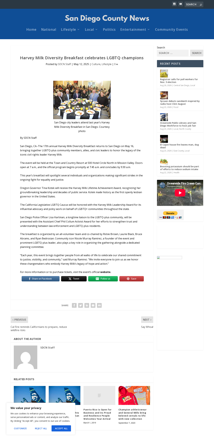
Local (89, 30)
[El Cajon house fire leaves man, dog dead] (164, 139)
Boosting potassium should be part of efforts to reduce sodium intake (179, 168)
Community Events (171, 30)
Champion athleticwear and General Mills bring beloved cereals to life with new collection (132, 414)
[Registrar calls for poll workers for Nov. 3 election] (164, 73)
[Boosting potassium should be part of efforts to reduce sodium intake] (164, 161)
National (48, 30)
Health (176, 172)
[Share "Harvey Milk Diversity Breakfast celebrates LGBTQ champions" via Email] (93, 305)
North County (185, 129)
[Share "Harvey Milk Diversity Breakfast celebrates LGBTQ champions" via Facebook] (74, 305)
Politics (109, 30)
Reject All (41, 428)
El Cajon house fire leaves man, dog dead (179, 146)
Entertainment (133, 30)
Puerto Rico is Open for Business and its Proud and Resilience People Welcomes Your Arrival (98, 414)
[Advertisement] (180, 236)
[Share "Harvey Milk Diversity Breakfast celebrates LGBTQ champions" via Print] (99, 305)
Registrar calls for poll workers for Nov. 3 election (179, 81)
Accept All (61, 428)
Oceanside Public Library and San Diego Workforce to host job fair (178, 124)
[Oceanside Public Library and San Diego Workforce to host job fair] (164, 117)
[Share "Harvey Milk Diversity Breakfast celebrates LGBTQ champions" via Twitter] (80, 305)
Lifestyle (68, 30)
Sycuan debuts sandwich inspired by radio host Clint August (180, 102)
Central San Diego (181, 85)
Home (31, 30)
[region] (40, 419)
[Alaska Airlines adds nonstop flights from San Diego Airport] (30, 395)
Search (161, 47)
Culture (96, 64)
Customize (20, 428)
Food (176, 107)
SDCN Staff (64, 64)
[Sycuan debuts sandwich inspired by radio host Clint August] (164, 95)
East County (179, 150)
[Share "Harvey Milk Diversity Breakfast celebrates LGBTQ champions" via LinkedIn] (87, 305)
